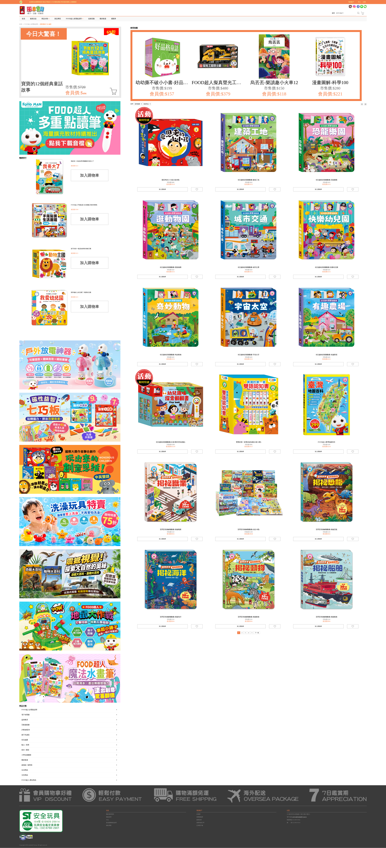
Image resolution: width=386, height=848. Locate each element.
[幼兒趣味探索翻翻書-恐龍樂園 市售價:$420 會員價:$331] (326, 142)
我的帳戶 (351, 2)
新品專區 (57, 19)
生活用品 (69, 770)
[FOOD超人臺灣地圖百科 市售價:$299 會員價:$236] (326, 404)
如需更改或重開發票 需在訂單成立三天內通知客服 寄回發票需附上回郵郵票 (52, 2)
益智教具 (69, 720)
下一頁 (257, 632)
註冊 (364, 2)
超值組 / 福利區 (69, 765)
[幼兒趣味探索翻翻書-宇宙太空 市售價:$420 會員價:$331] (248, 317)
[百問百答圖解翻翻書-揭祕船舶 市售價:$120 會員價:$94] (326, 579)
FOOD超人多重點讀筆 (31, 24)
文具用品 (69, 775)
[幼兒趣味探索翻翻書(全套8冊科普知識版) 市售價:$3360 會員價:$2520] (170, 404)
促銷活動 (91, 19)
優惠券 (113, 19)
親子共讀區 (69, 735)
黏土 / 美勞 (69, 745)
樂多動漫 (103, 19)
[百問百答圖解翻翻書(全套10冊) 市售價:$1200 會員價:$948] (248, 492)
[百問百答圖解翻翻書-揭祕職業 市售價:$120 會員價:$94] (170, 492)
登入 (359, 2)
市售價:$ (75, 87)
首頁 (23, 19)
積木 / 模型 (69, 750)
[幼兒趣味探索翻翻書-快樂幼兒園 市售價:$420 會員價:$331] (326, 229)
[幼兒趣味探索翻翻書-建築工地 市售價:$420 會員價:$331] (248, 142)
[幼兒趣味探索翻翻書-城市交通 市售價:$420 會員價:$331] (248, 229)
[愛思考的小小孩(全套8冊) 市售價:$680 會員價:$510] (170, 142)
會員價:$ (75, 92)
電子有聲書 (69, 715)
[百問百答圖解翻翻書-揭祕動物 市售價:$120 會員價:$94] (248, 579)
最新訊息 (33, 19)
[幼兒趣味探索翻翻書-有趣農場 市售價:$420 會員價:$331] (326, 317)
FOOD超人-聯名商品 (69, 780)
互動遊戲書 (69, 725)
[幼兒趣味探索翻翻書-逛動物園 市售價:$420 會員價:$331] (170, 229)
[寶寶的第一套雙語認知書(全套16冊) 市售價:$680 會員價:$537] (248, 404)
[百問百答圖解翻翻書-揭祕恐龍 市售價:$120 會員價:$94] (326, 492)
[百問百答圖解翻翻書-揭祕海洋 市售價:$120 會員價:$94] (170, 579)
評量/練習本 (69, 730)
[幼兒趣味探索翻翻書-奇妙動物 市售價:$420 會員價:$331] (170, 317)
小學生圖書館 (69, 755)
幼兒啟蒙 (69, 740)
